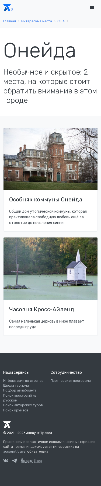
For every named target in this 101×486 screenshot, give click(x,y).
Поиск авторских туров (23, 405)
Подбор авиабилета (20, 390)
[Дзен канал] (31, 460)
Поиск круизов (15, 410)
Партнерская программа (71, 381)
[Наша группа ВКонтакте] (5, 461)
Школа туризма (16, 385)
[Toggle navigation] (92, 7)
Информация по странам (23, 381)
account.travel (14, 451)
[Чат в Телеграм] (14, 461)
